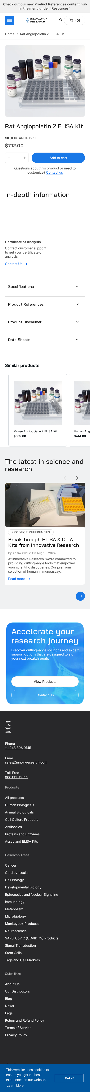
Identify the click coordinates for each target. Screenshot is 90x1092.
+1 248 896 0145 (18, 748)
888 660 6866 (16, 777)
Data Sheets (19, 339)
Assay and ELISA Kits (21, 841)
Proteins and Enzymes (22, 834)
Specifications (21, 286)
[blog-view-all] (80, 596)
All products (14, 798)
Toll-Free (12, 773)
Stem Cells (13, 953)
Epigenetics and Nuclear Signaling (31, 894)
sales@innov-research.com (26, 762)
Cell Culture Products (21, 819)
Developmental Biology (23, 887)
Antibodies (13, 827)
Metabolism (14, 909)
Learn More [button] (15, 1085)
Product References (26, 304)
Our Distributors (17, 991)
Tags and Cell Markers (22, 960)
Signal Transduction (20, 945)
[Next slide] (77, 478)
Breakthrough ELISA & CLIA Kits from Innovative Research (42, 487)
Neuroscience (16, 931)
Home (9, 34)
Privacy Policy (16, 1035)
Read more (17, 579)
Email (9, 758)
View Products (45, 681)
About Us (12, 984)
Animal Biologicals (19, 812)
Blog (8, 998)
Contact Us (14, 264)
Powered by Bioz (15, 135)
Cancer (10, 865)
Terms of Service (18, 1028)
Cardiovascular (17, 873)
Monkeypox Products (22, 924)
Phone (10, 743)
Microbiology (15, 916)
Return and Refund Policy (24, 1020)
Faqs (9, 1013)
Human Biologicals (19, 805)
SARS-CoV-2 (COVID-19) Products (31, 938)
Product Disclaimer (24, 322)
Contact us (54, 172)
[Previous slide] (64, 478)
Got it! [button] (69, 1078)
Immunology (14, 902)
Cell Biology (14, 880)
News (9, 1006)
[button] (9, 20)
